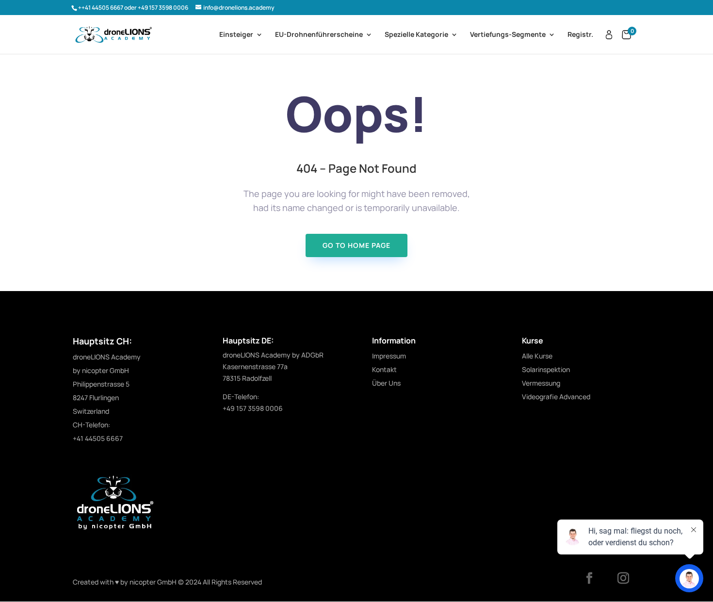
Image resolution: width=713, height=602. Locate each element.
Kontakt (384, 369)
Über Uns (386, 383)
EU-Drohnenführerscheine (319, 35)
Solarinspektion (546, 369)
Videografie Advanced (556, 396)
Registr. (580, 35)
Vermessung (541, 383)
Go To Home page (356, 245)
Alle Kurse (537, 355)
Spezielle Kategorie (416, 35)
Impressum (389, 355)
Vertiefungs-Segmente (508, 35)
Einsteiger (236, 35)
